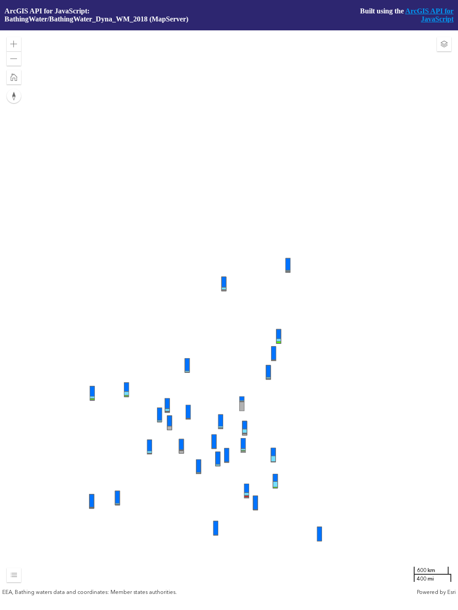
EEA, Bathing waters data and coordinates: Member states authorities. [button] (89, 592)
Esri (451, 592)
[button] (14, 44)
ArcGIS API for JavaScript (429, 15)
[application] (229, 313)
